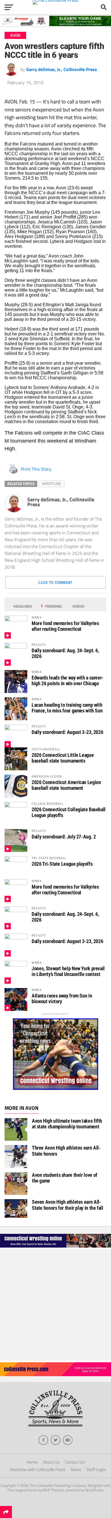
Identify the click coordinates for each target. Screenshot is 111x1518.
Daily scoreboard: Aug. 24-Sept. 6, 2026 (65, 653)
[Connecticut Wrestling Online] (55, 1247)
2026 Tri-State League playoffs (62, 864)
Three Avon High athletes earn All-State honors (66, 1150)
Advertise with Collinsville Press (37, 1469)
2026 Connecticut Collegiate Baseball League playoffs (69, 812)
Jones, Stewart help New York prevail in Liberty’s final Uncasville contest (68, 971)
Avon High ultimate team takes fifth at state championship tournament (67, 1124)
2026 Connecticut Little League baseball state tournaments (63, 758)
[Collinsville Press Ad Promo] (55, 1374)
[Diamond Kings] (55, 24)
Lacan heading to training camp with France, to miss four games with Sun (67, 708)
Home (32, 1462)
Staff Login (96, 1469)
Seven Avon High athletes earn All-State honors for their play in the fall (67, 1205)
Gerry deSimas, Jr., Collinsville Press (61, 69)
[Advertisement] (55, 1305)
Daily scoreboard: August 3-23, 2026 (67, 732)
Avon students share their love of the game (64, 1178)
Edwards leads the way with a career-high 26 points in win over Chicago (68, 680)
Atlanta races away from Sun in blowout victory (62, 998)
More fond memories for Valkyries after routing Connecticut (65, 626)
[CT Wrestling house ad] (55, 1088)
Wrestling (51, 483)
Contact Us (75, 1462)
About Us (51, 1462)
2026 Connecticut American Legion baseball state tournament (66, 785)
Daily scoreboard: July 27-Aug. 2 (64, 837)
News (76, 1469)
